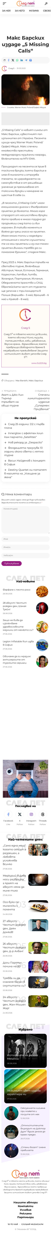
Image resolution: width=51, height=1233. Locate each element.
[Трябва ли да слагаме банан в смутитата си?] (38, 982)
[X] (19, 818)
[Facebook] (8, 818)
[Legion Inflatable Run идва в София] (42, 645)
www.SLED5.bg (39, 363)
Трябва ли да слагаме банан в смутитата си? (14, 982)
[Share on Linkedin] (22, 60)
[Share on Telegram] (26, 60)
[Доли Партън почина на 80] (38, 967)
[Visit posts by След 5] (4, 69)
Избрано (26, 1029)
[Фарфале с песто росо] (42, 592)
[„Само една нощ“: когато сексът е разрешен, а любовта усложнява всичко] (38, 850)
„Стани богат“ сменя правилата (33, 1149)
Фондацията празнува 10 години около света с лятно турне (23, 451)
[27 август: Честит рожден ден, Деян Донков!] (38, 925)
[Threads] (42, 818)
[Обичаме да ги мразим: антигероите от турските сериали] (42, 662)
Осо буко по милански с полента (11, 906)
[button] (5, 3)
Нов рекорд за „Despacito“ (25, 442)
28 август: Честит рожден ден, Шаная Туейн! (15, 606)
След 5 (11, 68)
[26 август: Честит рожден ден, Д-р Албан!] (38, 948)
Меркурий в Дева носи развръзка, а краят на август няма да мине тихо (14, 883)
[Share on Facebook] (8, 60)
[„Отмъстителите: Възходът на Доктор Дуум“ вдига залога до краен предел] (11, 1132)
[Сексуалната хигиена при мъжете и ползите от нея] (11, 1113)
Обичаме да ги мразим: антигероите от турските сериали (17, 659)
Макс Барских (36, 380)
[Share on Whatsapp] (17, 60)
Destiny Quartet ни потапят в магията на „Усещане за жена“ (25, 473)
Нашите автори (25, 1202)
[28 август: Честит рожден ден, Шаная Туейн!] (42, 608)
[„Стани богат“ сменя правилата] (11, 1151)
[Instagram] (31, 818)
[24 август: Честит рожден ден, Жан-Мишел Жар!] (38, 1001)
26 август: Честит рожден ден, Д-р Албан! (14, 947)
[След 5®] (25, 3)
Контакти (25, 1206)
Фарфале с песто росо (16, 589)
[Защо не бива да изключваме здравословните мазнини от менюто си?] (42, 627)
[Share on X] (13, 60)
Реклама (26, 1213)
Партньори (25, 1217)
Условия (25, 1209)
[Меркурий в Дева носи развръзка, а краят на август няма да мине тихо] (38, 880)
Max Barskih (22, 380)
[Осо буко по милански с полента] (38, 906)
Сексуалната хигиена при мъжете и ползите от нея (33, 1111)
